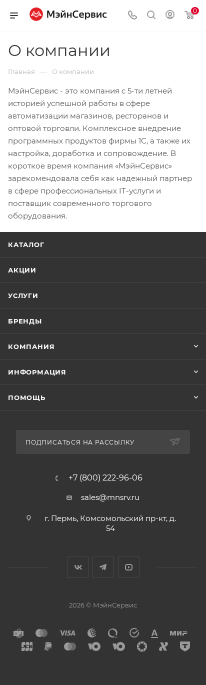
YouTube (129, 567)
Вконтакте (77, 567)
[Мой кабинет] (170, 15)
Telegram (103, 567)
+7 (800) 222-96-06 (105, 478)
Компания (31, 346)
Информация (37, 372)
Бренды (25, 321)
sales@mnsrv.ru (110, 497)
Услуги (23, 296)
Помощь (27, 398)
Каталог (26, 244)
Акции (22, 270)
